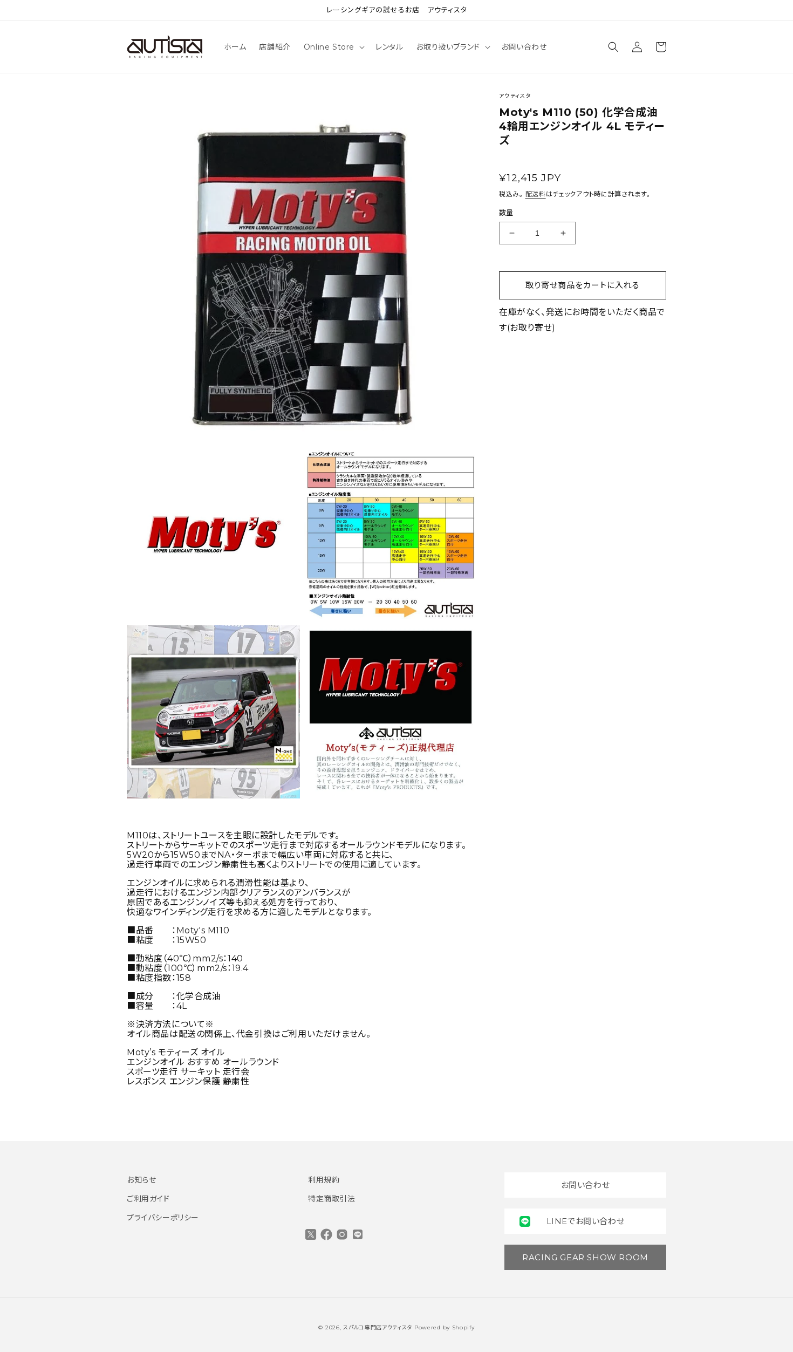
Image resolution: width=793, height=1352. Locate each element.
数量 (506, 213)
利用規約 (323, 1180)
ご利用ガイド (148, 1199)
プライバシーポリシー (163, 1218)
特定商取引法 (332, 1199)
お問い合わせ (585, 1185)
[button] (333, 47)
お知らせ (141, 1180)
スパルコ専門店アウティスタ (377, 1327)
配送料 (535, 194)
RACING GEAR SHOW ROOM (585, 1257)
